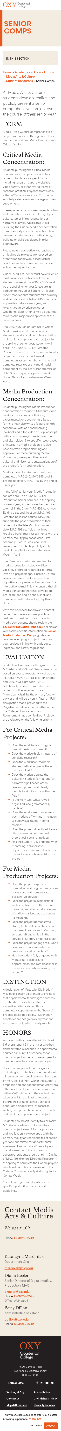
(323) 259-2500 (30, 1375)
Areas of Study (44, 72)
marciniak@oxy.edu (19, 1267)
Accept (50, 1425)
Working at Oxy (15, 1392)
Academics (22, 72)
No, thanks (36, 1425)
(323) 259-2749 (24, 1238)
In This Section (18, 58)
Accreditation (42, 1392)
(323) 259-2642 (24, 1296)
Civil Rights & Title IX (45, 1398)
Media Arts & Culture (20, 76)
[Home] (16, 5)
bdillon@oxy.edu (17, 1319)
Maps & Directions (17, 1405)
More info (35, 1419)
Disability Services (44, 1405)
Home (7, 72)
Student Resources (19, 80)
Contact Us (13, 1398)
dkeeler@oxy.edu (17, 1291)
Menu (55, 5)
